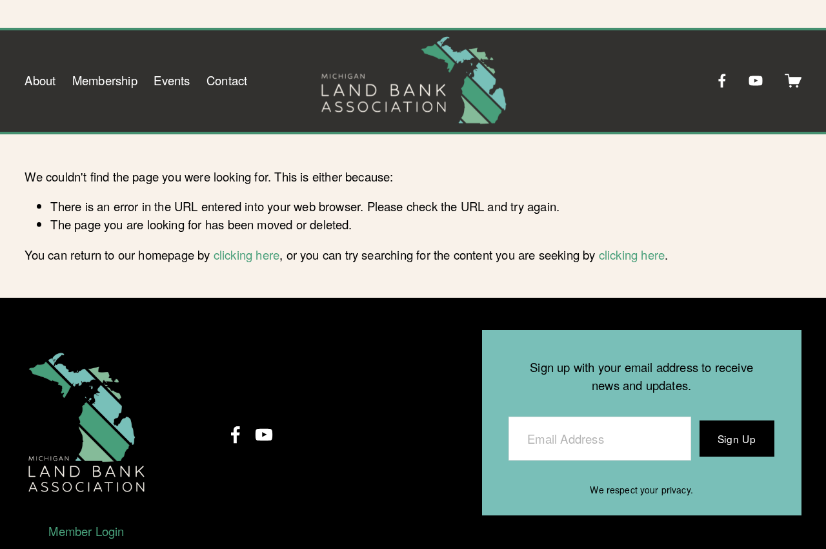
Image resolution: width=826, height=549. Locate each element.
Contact (226, 80)
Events (172, 80)
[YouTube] (755, 80)
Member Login (86, 531)
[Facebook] (722, 80)
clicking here (246, 254)
